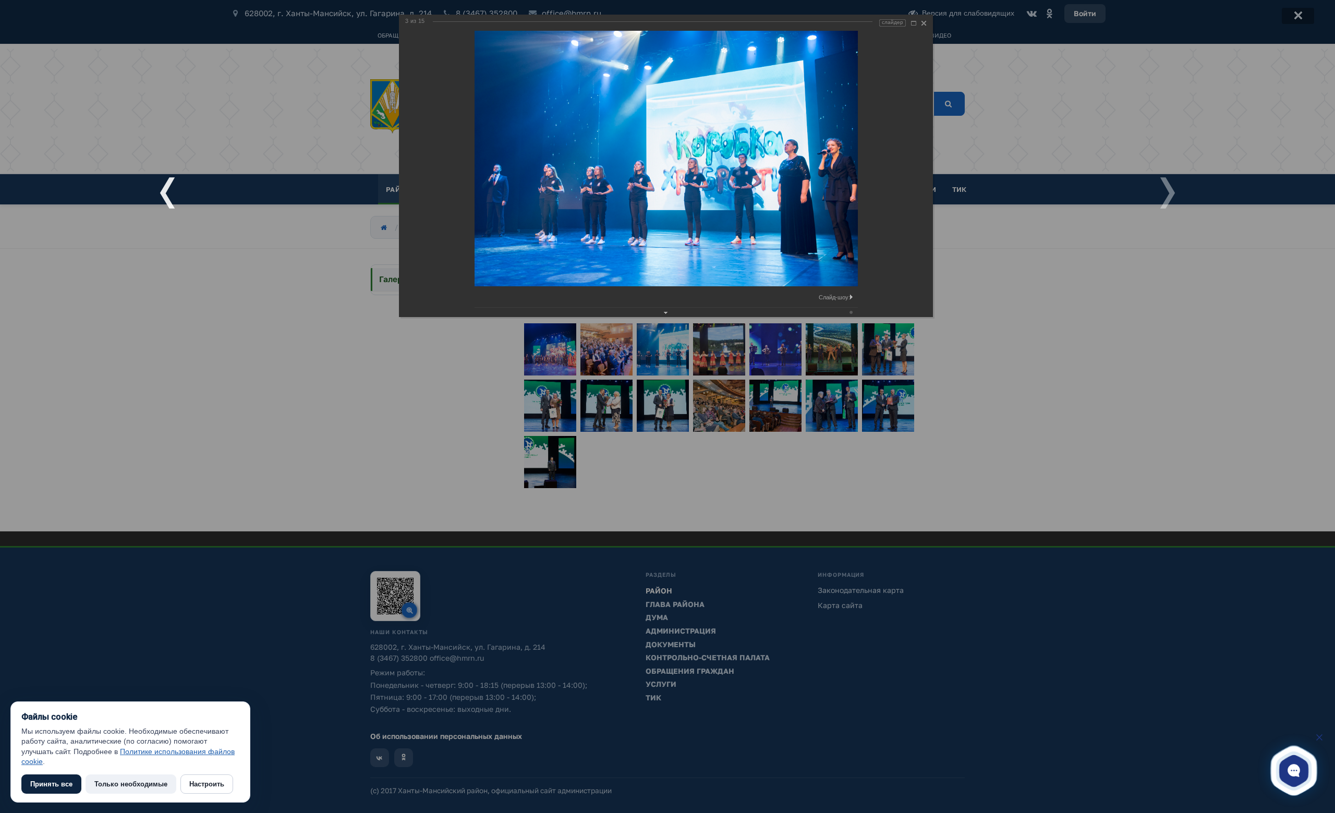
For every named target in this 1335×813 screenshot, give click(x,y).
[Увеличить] (913, 23)
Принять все (51, 784)
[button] (1293, 770)
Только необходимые (130, 784)
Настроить (206, 784)
